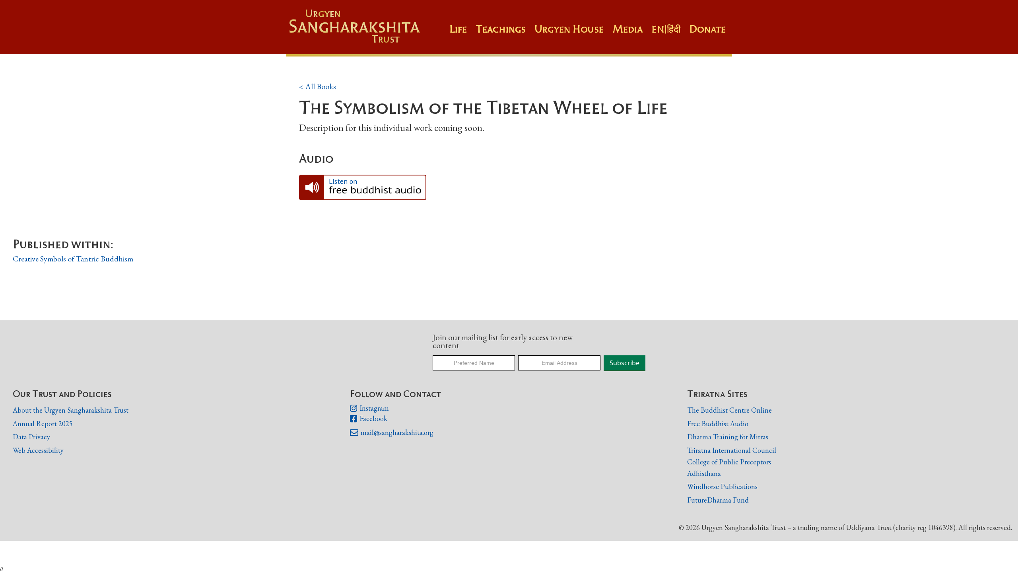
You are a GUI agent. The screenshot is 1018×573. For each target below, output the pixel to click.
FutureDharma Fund (718, 500)
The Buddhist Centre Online (729, 410)
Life (458, 29)
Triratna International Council (731, 450)
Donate (707, 29)
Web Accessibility (38, 450)
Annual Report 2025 (43, 423)
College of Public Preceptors (729, 462)
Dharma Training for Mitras (727, 436)
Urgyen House (569, 29)
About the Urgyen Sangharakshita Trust (70, 410)
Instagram (369, 408)
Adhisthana (704, 473)
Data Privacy (31, 436)
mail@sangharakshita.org (391, 433)
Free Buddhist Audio (717, 423)
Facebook (368, 419)
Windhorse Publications (722, 486)
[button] (505, 33)
